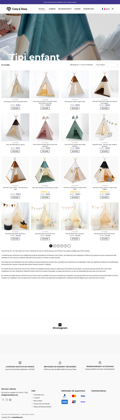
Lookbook (52, 9)
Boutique (42, 9)
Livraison (77, 9)
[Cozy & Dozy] (17, 9)
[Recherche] (112, 9)
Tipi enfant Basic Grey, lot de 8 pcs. (45, 234)
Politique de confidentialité (10, 414)
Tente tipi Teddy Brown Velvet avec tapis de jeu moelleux (104, 102)
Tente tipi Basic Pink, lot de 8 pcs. (74, 234)
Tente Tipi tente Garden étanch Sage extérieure (74, 145)
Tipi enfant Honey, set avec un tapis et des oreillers (105, 188)
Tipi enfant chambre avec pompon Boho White (74, 188)
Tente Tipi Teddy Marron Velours (15, 144)
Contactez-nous (88, 9)
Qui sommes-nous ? (65, 9)
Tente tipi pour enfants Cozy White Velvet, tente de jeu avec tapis (45, 102)
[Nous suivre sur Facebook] (3, 400)
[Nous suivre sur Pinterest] (10, 400)
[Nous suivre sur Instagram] (60, 324)
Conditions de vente (27, 414)
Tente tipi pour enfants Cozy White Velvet (15, 101)
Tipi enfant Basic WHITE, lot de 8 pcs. (104, 234)
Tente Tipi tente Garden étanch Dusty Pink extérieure (45, 145)
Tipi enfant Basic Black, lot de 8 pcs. (15, 234)
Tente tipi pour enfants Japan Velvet (74, 101)
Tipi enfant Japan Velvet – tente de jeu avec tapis (15, 188)
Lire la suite (15, 108)
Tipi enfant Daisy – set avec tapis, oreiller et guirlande (104, 145)
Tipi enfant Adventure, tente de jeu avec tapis (45, 187)
